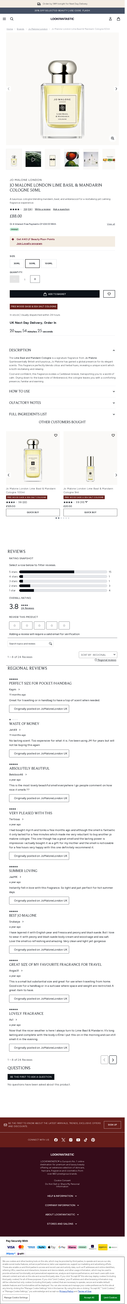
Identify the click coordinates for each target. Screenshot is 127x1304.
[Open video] (33, 159)
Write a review (43, 209)
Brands (20, 29)
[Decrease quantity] (14, 279)
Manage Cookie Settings (16, 1297)
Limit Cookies (110, 1297)
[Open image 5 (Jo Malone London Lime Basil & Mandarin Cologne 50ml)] (110, 159)
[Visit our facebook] (56, 1140)
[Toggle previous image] (8, 88)
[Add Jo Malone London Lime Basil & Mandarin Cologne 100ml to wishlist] (55, 435)
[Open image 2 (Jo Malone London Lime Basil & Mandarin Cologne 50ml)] (52, 159)
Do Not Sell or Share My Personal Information (62, 1185)
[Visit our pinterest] (93, 1140)
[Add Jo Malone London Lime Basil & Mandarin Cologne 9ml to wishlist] (113, 435)
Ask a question (61, 209)
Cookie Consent (62, 1180)
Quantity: (16, 272)
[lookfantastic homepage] (62, 19)
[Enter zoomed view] (112, 138)
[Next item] (116, 475)
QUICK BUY (33, 512)
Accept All (89, 1297)
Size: (13, 256)
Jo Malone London (38, 29)
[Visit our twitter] (63, 1140)
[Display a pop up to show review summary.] (86, 502)
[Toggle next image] (116, 88)
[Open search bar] (11, 19)
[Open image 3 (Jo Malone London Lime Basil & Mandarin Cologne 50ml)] (71, 159)
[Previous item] (8, 475)
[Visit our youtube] (78, 1140)
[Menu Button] (4, 19)
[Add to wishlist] (109, 294)
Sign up (112, 1124)
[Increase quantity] (35, 279)
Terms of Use (84, 1291)
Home (10, 29)
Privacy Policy (66, 1291)
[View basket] (118, 19)
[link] (110, 19)
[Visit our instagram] (70, 1140)
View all (111, 224)
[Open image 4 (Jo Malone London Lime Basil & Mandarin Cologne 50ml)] (91, 159)
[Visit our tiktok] (85, 1140)
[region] (62, 1280)
